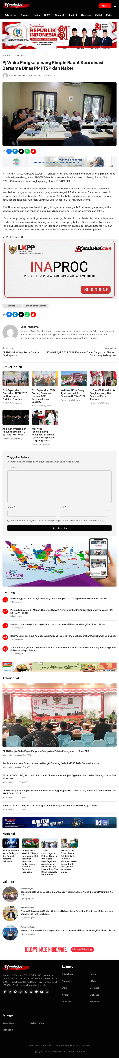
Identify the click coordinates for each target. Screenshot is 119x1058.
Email (62, 507)
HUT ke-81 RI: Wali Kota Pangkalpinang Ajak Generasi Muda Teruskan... (102, 394)
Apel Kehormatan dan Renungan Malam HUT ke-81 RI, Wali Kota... (14, 431)
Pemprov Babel (27, 907)
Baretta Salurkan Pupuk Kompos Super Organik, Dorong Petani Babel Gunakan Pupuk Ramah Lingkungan (63, 635)
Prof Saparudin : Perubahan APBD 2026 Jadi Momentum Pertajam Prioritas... (14, 394)
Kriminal (72, 15)
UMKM (98, 15)
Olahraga (86, 15)
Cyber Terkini (37, 1022)
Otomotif (59, 15)
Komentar (13, 467)
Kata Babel (7, 1029)
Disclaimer (34, 1045)
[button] (33, 151)
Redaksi (86, 1045)
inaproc (105, 5)
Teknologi (94, 1001)
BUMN (47, 15)
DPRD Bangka (26, 888)
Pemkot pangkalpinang (35, 305)
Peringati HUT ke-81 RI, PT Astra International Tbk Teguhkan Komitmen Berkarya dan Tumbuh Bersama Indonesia (30, 861)
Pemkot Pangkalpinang (12, 403)
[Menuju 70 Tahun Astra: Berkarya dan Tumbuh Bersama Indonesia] (10, 847)
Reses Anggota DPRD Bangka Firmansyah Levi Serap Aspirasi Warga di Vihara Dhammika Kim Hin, (59, 598)
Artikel (65, 994)
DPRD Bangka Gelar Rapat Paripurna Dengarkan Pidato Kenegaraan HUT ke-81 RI (46, 751)
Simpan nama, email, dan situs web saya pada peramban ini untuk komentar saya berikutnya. (58, 520)
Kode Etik (48, 1045)
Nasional (66, 981)
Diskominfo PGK (12, 305)
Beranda (25, 15)
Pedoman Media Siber (67, 1045)
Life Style (67, 1001)
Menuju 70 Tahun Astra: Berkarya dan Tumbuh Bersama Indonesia (10, 855)
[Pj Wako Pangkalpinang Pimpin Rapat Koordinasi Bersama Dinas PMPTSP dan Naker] (59, 145)
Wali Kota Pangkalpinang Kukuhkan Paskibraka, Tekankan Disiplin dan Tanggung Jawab (43, 434)
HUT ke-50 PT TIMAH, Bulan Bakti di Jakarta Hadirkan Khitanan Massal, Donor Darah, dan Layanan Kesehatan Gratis (69, 861)
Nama (11, 507)
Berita (37, 15)
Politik (109, 15)
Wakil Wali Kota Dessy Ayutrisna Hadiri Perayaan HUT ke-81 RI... (74, 393)
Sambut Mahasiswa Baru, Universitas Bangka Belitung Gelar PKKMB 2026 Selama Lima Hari (51, 763)
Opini (64, 987)
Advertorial (10, 15)
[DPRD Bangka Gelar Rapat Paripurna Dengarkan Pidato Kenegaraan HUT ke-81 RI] (59, 746)
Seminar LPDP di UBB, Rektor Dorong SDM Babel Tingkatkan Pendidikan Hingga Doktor (49, 805)
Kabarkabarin (9, 1022)
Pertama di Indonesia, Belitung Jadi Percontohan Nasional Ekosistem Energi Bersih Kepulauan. (57, 624)
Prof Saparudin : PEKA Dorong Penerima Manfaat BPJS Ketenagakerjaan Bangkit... (43, 396)
